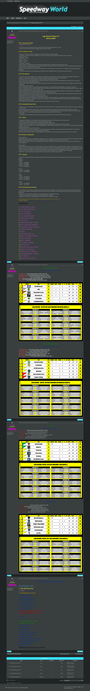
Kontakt (9, 687)
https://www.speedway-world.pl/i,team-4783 (38, 432)
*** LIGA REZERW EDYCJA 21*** (15, 670)
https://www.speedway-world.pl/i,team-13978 (38, 275)
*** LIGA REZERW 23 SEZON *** (15, 663)
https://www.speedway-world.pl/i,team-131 (40, 350)
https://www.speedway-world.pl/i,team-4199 (37, 273)
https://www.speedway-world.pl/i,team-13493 (39, 349)
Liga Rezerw (26, 22)
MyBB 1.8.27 (81, 686)
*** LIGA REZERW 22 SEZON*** (15, 666)
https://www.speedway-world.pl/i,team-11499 (37, 507)
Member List (19, 18)
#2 (82, 264)
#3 (82, 422)
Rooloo (71, 688)
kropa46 (72, 663)
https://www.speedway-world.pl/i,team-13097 (37, 430)
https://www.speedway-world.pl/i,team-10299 (41, 435)
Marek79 (72, 667)
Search (12, 18)
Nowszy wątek (17, 653)
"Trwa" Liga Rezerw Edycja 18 (14, 676)
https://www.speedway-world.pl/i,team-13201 (39, 505)
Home (7, 18)
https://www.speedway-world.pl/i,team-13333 (40, 276)
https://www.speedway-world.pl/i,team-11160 (39, 353)
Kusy (46, 264)
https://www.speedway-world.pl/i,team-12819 (36, 280)
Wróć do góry (15, 687)
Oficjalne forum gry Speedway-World (13, 22)
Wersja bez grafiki (24, 687)
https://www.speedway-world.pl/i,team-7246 (40, 510)
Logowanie (10, 1)
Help (25, 18)
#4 (82, 578)
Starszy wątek (11, 653)
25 (51, 666)
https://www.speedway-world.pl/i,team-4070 (40, 277)
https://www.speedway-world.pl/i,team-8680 (36, 436)
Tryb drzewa (80, 28)
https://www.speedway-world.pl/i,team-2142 (33, 506)
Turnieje (22, 22)
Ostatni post (69, 663)
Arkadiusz (41, 676)
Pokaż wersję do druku (11, 680)
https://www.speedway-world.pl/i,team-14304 (41, 356)
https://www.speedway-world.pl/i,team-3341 (35, 438)
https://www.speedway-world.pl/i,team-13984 (36, 352)
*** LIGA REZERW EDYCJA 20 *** (15, 673)
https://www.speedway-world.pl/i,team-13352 (35, 433)
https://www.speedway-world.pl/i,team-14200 (36, 511)
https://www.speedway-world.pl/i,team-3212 (40, 509)
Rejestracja (16, 1)
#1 (82, 30)
